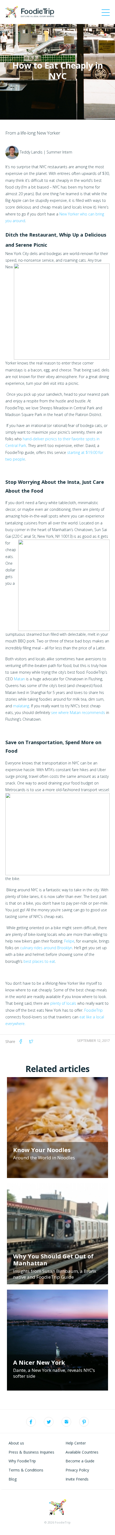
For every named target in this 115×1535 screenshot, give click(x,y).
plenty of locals (63, 1003)
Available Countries (82, 1452)
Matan (19, 678)
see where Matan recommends (78, 712)
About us (16, 1443)
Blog (13, 1479)
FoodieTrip (93, 1010)
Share (10, 1041)
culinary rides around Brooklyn (46, 947)
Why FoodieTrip (22, 1460)
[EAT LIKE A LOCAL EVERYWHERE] (29, 11)
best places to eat (39, 961)
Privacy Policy (77, 1470)
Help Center (76, 1443)
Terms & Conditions (26, 1470)
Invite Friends (77, 1479)
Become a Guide (80, 1460)
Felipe (69, 941)
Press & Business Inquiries (31, 1452)
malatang (21, 705)
